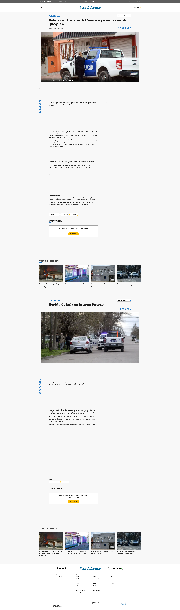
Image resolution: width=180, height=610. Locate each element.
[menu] (40, 7)
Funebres (61, 1)
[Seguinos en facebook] (66, 568)
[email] (128, 28)
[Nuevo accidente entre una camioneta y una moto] (129, 273)
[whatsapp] (120, 28)
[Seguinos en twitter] (57, 568)
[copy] (130, 28)
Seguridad (55, 1)
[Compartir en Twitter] (125, 28)
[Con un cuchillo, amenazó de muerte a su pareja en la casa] (77, 273)
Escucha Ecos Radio (124, 1)
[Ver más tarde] (118, 28)
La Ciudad (42, 1)
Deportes (49, 1)
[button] (90, 79)
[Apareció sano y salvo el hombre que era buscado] (103, 273)
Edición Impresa (136, 1)
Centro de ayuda (95, 602)
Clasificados (68, 1)
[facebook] (123, 28)
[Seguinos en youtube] (60, 568)
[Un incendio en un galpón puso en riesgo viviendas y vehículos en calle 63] (51, 273)
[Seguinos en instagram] (63, 568)
